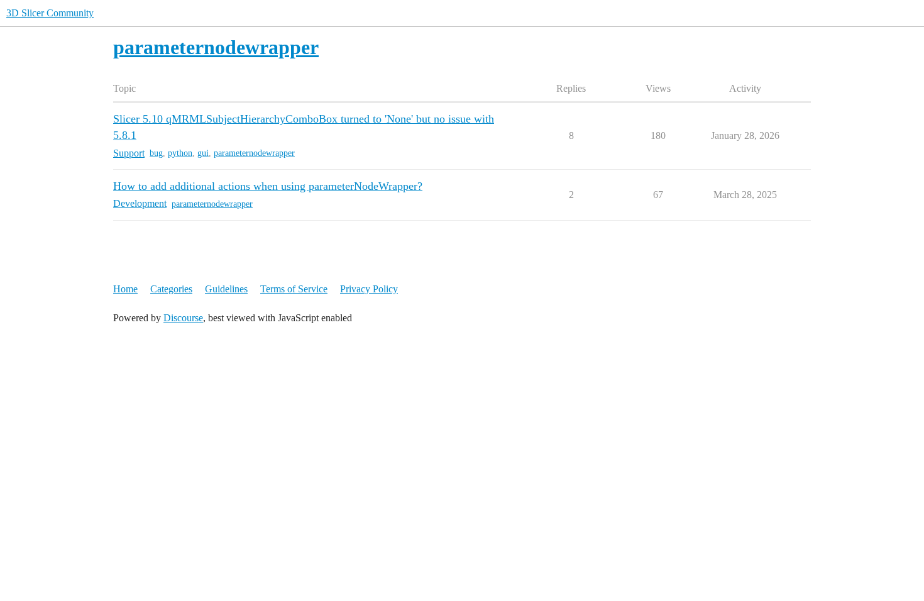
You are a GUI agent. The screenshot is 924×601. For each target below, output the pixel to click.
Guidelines (226, 289)
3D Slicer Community (50, 13)
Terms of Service (293, 289)
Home (125, 289)
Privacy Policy (369, 289)
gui (203, 153)
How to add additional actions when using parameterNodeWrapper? (267, 186)
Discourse (183, 317)
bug (156, 153)
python (180, 153)
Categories (171, 289)
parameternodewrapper (254, 153)
